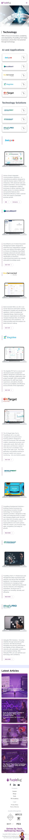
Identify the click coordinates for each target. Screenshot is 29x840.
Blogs (14, 793)
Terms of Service (14, 806)
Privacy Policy (14, 804)
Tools (14, 796)
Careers (14, 791)
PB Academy (14, 798)
